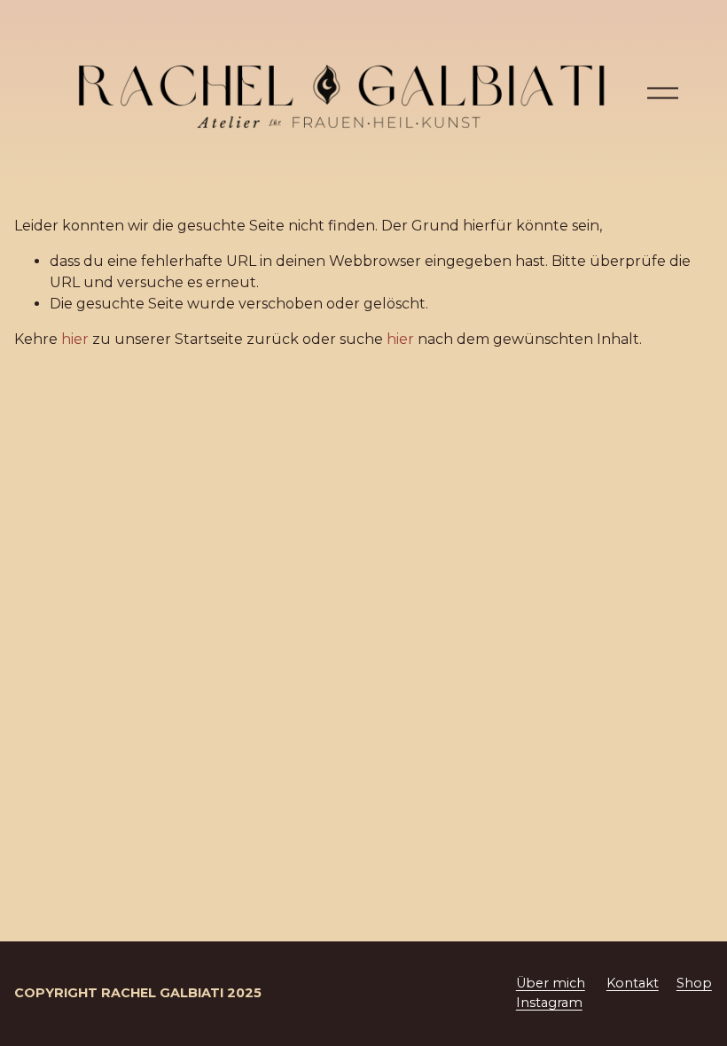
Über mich (550, 983)
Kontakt (632, 983)
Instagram (549, 1003)
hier (75, 339)
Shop (694, 983)
